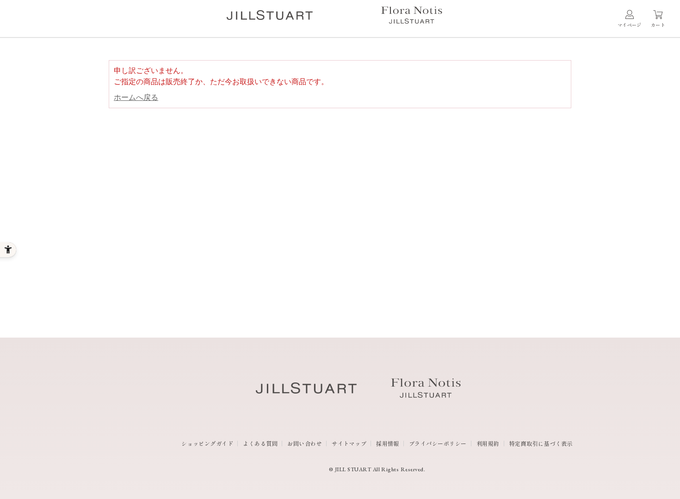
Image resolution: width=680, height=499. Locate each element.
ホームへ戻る (136, 97)
